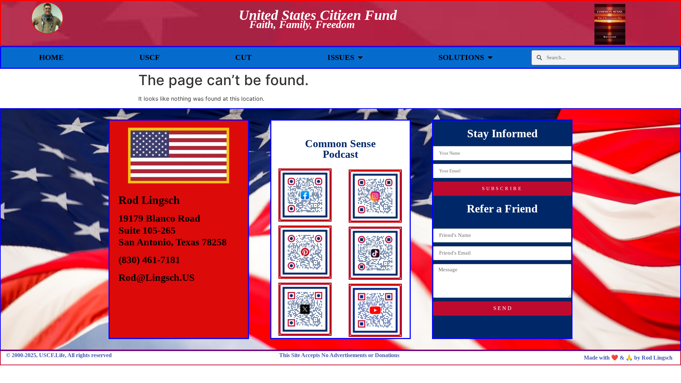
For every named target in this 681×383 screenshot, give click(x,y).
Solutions (461, 57)
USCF (149, 57)
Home (51, 57)
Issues (340, 57)
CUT (243, 57)
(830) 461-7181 (149, 259)
